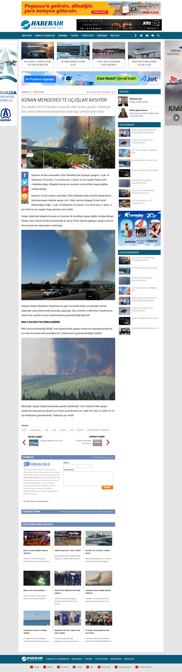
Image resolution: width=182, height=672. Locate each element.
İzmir (24, 430)
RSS (91, 667)
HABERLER (25, 92)
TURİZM (74, 35)
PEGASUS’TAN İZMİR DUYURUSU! (83, 442)
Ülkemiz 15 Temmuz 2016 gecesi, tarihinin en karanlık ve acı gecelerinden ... (36, 561)
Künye (36, 667)
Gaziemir (80, 430)
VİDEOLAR (114, 35)
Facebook (64, 667)
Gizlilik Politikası (145, 667)
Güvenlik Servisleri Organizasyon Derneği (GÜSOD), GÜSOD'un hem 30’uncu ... (65, 601)
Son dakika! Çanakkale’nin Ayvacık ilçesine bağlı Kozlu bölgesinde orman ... (36, 641)
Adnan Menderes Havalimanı (98, 430)
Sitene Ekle (106, 667)
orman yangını (35, 430)
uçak (46, 430)
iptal (71, 430)
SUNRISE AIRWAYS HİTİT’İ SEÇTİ (51, 440)
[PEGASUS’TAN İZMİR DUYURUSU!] (97, 446)
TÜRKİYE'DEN (87, 35)
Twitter (79, 667)
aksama (63, 430)
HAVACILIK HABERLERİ (45, 35)
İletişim (50, 667)
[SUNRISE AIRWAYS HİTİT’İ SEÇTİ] (34, 446)
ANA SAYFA (27, 35)
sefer (54, 430)
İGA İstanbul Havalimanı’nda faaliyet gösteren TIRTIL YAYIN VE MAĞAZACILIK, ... (98, 641)
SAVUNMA (62, 35)
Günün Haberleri (124, 667)
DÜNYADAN (102, 35)
